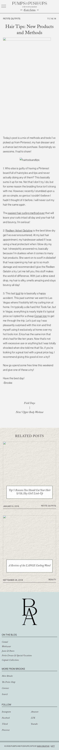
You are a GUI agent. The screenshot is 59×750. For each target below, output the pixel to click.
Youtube (34, 724)
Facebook (6, 718)
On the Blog (9, 634)
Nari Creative (43, 746)
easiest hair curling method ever (26, 213)
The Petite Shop (8, 682)
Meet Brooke (7, 676)
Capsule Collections (10, 660)
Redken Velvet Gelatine (19, 230)
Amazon (34, 712)
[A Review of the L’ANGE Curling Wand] (29, 574)
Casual (5, 642)
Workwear (6, 647)
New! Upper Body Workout (29, 412)
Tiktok (5, 724)
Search (5, 695)
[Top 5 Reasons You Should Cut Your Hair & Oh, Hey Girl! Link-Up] (29, 500)
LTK (33, 718)
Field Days (29, 403)
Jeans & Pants (8, 651)
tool (18, 293)
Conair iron (40, 316)
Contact (5, 689)
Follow (6, 704)
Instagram (6, 712)
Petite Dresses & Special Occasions (17, 656)
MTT (53, 746)
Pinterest (6, 730)
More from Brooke (13, 668)
